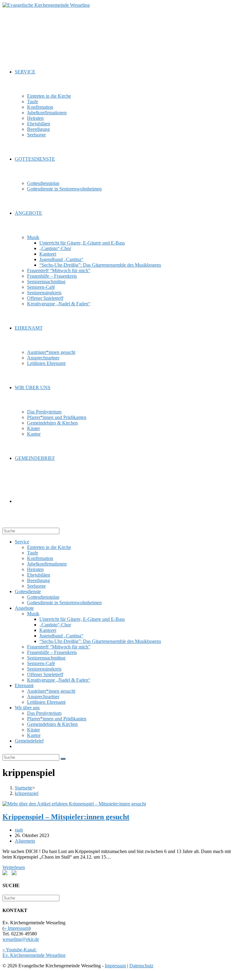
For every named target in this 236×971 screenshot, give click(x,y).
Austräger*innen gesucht (51, 691)
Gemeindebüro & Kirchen (52, 724)
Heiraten (35, 569)
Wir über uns (27, 707)
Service (22, 541)
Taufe (32, 552)
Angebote (24, 608)
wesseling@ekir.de (20, 939)
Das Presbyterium (44, 713)
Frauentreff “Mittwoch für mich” (58, 646)
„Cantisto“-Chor (55, 624)
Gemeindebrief (29, 740)
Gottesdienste (28, 591)
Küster (33, 729)
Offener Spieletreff (45, 674)
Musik (33, 613)
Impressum (115, 965)
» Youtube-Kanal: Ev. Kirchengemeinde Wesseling (33, 952)
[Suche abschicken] (63, 759)
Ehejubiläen (38, 575)
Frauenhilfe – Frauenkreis (52, 652)
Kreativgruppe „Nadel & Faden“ (58, 680)
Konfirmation (40, 558)
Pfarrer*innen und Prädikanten (56, 718)
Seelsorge (36, 586)
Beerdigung (38, 580)
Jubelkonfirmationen (47, 563)
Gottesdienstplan (43, 597)
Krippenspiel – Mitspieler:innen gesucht (65, 817)
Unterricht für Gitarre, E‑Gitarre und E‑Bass (82, 619)
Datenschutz (141, 965)
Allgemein (25, 841)
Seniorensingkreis (44, 668)
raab (19, 829)
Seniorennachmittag (46, 657)
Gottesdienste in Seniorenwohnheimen (64, 602)
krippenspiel (26, 793)
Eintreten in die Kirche (49, 547)
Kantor (34, 735)
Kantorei (47, 630)
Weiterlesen (13, 867)
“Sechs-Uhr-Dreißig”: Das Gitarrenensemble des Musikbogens (100, 641)
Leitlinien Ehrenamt (46, 702)
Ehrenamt (24, 685)
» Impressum (16, 928)
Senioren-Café (41, 663)
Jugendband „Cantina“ (61, 635)
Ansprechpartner (43, 696)
